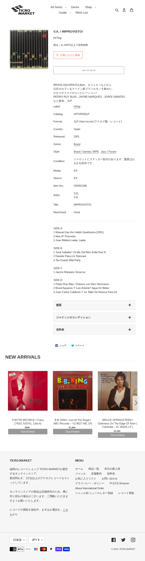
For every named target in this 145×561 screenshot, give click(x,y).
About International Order (89, 488)
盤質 (59, 304)
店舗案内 (96, 473)
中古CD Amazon (119, 483)
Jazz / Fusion (108, 151)
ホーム (79, 468)
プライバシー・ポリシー (89, 483)
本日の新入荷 (112, 468)
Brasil (77, 144)
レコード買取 (126, 492)
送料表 (60, 329)
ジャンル (80, 473)
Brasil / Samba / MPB (86, 151)
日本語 (17, 539)
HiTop (77, 106)
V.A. (76, 193)
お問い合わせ (110, 478)
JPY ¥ (35, 539)
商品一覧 (93, 468)
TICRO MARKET (127, 549)
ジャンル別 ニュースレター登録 (94, 492)
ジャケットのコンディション (73, 317)
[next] (136, 403)
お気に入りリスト (85, 478)
